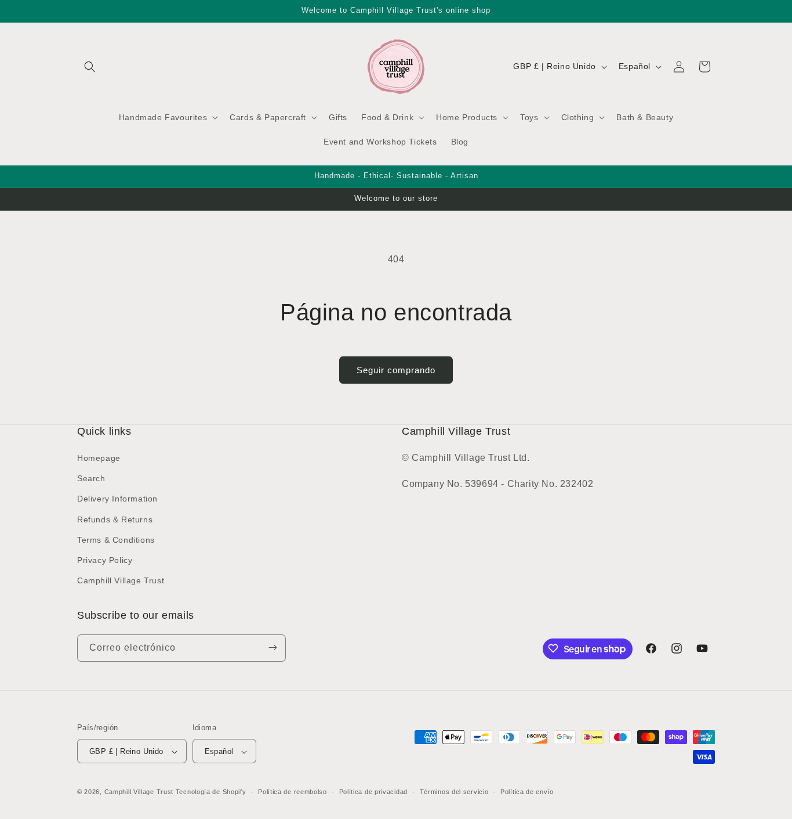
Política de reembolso (292, 791)
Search (91, 479)
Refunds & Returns (114, 519)
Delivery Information (117, 499)
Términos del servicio (454, 791)
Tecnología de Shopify (211, 792)
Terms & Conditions (116, 539)
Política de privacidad (373, 791)
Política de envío (527, 791)
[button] (90, 67)
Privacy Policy (104, 560)
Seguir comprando (396, 370)
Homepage (99, 458)
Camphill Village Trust (120, 581)
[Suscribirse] (272, 647)
